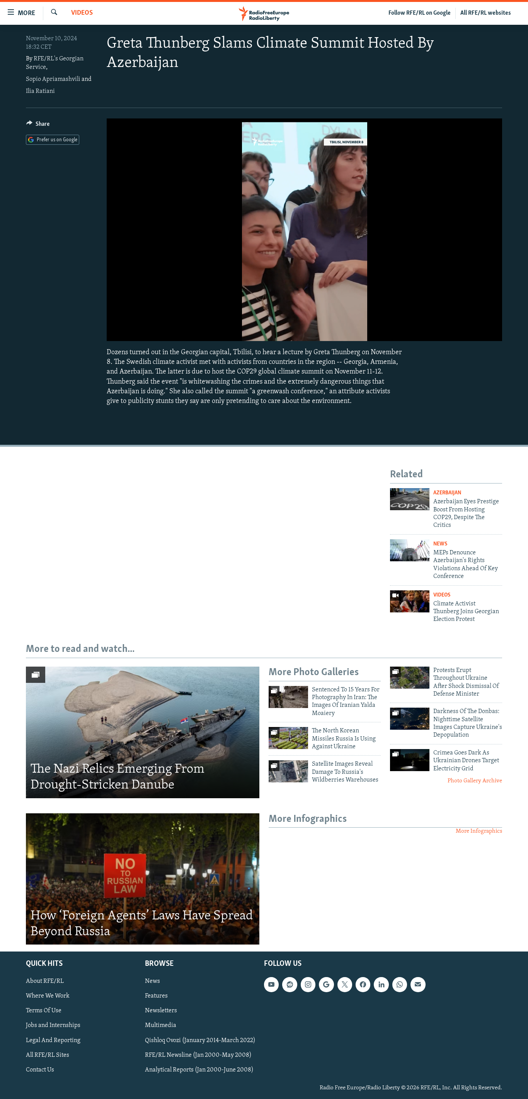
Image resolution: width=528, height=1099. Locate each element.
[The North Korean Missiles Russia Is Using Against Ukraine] (288, 738)
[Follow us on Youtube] (271, 984)
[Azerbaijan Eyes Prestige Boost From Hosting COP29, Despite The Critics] (409, 499)
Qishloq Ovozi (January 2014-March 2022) (200, 1040)
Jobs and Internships (53, 1026)
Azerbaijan (447, 493)
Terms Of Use (43, 1011)
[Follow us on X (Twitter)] (344, 984)
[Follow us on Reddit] (289, 984)
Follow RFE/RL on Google (419, 13)
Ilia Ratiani (40, 91)
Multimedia (160, 1026)
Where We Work (48, 996)
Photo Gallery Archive (475, 781)
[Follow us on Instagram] (308, 984)
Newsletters (161, 1011)
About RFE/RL (45, 982)
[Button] (37, 125)
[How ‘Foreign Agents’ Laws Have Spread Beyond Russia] (142, 879)
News (440, 544)
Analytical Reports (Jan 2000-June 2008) (199, 1070)
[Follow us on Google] (326, 984)
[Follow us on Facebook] (363, 984)
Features (156, 996)
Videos (82, 13)
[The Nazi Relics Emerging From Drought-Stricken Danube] (142, 732)
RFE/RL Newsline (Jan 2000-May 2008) (198, 1055)
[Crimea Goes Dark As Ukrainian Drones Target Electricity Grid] (409, 760)
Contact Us (40, 1070)
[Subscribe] (417, 984)
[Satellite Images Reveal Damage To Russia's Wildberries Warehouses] (288, 771)
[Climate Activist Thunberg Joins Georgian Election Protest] (409, 601)
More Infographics (479, 831)
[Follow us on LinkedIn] (381, 984)
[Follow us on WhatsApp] (399, 984)
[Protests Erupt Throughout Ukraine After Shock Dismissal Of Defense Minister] (409, 678)
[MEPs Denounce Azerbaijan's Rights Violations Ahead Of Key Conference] (409, 550)
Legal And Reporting (53, 1040)
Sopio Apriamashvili (53, 79)
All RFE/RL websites (485, 13)
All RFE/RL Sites (47, 1055)
